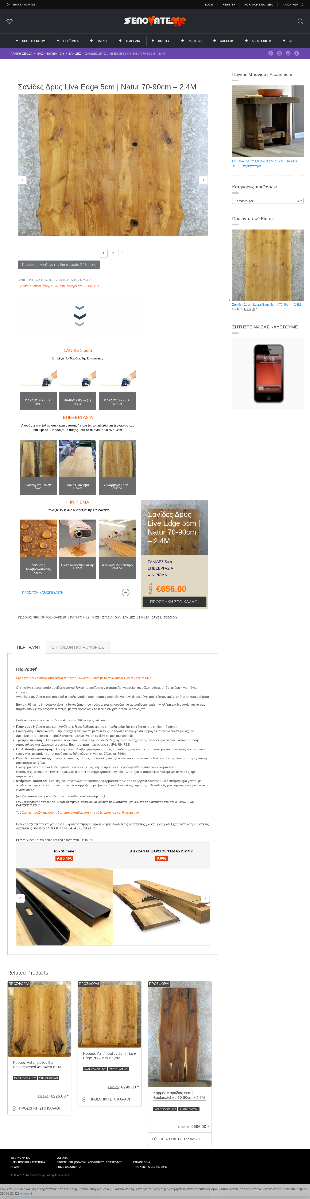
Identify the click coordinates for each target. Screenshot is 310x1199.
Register (228, 4)
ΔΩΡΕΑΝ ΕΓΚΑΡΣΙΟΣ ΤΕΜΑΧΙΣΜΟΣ (161, 851)
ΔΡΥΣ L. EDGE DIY (164, 617)
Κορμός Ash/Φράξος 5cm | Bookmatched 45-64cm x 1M (37, 1064)
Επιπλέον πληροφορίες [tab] (78, 647)
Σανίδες (75, 53)
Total (150, 589)
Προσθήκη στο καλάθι (174, 602)
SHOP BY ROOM (33, 41)
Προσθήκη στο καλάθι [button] (39, 1108)
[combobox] (268, 201)
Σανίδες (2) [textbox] (266, 201)
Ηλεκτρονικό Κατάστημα (28, 1162)
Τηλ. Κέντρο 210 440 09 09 (150, 1166)
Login (209, 4)
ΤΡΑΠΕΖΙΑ (132, 41)
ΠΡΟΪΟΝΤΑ (71, 41)
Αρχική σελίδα (21, 53)
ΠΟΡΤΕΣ (164, 41)
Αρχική (15, 1166)
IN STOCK (195, 41)
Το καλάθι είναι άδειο (259, 4)
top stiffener (64, 851)
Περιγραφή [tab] (28, 647)
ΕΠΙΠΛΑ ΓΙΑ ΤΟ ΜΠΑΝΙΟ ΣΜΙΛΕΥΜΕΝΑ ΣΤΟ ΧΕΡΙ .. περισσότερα (264, 163)
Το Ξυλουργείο (20, 1157)
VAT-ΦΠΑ (62, 1157)
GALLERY (227, 41)
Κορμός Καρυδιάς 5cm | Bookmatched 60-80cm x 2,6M (179, 1095)
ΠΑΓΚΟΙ (102, 41)
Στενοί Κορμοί (48, 1078)
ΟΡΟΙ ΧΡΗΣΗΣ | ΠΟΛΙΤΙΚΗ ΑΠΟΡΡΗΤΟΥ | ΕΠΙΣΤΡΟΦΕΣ (89, 1162)
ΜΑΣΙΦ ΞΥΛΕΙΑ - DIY (50, 53)
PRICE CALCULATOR (69, 1166)
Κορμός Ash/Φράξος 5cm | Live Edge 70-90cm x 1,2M (109, 1055)
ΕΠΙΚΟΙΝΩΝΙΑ (141, 1162)
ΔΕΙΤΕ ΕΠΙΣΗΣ (261, 41)
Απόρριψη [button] (27, 1193)
